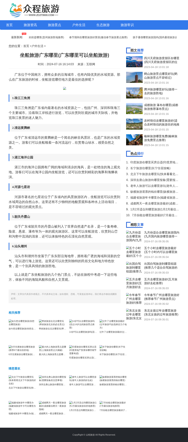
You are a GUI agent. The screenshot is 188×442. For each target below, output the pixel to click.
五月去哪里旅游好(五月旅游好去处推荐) (160, 281)
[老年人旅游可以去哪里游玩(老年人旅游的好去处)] (83, 378)
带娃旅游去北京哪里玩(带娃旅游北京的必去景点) (63, 328)
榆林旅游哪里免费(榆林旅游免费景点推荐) (160, 138)
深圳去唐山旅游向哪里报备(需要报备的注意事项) (63, 384)
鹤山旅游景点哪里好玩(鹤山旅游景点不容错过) (160, 75)
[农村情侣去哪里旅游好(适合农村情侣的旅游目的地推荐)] (134, 124)
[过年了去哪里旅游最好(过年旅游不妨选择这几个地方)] (113, 324)
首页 (9, 25)
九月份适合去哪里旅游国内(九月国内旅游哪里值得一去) (161, 234)
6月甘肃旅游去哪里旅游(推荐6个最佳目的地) (30, 354)
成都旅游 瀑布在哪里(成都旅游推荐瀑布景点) (161, 106)
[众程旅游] (35, 10)
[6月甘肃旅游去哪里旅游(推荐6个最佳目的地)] (22, 348)
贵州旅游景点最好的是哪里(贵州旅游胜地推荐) (32, 37)
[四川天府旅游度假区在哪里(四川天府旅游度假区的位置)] (134, 61)
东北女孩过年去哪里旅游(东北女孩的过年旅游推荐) (161, 312)
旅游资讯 (30, 25)
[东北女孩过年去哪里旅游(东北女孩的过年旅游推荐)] (134, 314)
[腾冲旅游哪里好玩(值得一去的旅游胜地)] (134, 92)
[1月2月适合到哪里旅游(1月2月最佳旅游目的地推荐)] (83, 404)
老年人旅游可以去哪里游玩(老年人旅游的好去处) (93, 384)
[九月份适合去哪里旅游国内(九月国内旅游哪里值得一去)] (134, 236)
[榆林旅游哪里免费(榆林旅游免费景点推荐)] (134, 139)
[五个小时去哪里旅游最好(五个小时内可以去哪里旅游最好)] (134, 251)
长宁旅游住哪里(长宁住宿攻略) (115, 354)
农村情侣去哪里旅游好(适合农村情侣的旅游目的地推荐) (161, 122)
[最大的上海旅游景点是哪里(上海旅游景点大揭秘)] (52, 348)
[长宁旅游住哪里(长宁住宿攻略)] (113, 348)
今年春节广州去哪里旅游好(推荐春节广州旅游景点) (161, 296)
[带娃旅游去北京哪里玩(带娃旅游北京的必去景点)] (52, 322)
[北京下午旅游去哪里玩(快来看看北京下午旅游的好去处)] (22, 380)
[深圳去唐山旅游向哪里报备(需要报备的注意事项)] (52, 378)
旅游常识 (127, 25)
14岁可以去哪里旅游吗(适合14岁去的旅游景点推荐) (94, 332)
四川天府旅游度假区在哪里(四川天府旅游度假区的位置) (161, 60)
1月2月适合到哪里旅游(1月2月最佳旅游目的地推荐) (94, 410)
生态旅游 (103, 25)
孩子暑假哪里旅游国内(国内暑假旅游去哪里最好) (156, 37)
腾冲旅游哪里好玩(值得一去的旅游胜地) (160, 91)
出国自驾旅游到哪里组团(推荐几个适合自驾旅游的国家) (160, 265)
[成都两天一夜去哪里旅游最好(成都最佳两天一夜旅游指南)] (52, 406)
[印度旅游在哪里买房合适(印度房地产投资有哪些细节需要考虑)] (83, 350)
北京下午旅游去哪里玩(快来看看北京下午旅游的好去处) (36, 388)
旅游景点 (54, 25)
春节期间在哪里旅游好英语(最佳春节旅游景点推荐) (93, 37)
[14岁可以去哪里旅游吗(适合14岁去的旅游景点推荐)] (83, 324)
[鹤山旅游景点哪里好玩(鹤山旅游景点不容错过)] (134, 77)
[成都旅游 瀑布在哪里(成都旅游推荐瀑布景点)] (134, 108)
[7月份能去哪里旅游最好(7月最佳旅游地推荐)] (113, 404)
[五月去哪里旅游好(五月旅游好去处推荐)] (134, 282)
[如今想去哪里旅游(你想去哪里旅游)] (22, 322)
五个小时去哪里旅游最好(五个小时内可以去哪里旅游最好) (160, 250)
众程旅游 (90, 435)
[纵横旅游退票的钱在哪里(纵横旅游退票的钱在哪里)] (113, 378)
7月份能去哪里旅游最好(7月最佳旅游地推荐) (121, 410)
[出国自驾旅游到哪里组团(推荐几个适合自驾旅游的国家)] (134, 267)
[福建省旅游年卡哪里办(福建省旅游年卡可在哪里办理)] (22, 406)
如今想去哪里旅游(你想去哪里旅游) (26, 328)
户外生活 (78, 25)
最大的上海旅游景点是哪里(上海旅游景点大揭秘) (63, 354)
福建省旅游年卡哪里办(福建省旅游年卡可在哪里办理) (35, 413)
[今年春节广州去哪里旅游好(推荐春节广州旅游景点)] (134, 298)
